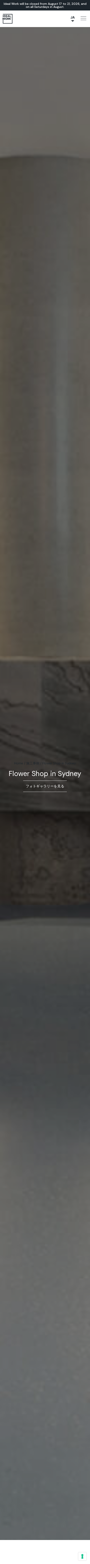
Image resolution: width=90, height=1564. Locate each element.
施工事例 (32, 763)
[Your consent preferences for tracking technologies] (82, 1556)
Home (18, 763)
